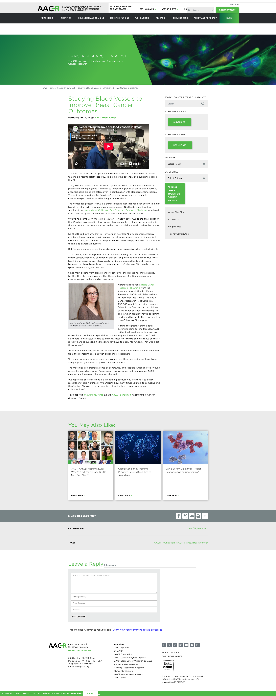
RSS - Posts (179, 145)
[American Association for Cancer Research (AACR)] (62, 9)
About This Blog (176, 212)
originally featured (93, 395)
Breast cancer (200, 542)
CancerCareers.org (123, 671)
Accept (90, 693)
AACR (192, 528)
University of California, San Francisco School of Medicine (115, 210)
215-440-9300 (87, 663)
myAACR (234, 4)
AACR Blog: (133, 661)
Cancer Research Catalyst (62, 88)
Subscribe (179, 122)
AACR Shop (120, 677)
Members (202, 528)
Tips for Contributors (178, 234)
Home (44, 88)
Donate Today (227, 10)
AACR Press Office (105, 117)
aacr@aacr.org (82, 666)
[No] (99, 694)
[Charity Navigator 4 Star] (168, 666)
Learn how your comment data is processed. (138, 629)
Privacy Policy (170, 652)
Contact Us (173, 219)
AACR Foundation (121, 395)
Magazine (126, 664)
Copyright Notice (172, 656)
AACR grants (183, 542)
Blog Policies (174, 226)
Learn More (77, 495)
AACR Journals (121, 648)
